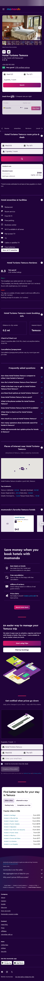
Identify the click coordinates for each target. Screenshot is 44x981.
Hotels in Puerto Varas (11, 832)
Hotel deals (7, 885)
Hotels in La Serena (10, 841)
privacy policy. (37, 773)
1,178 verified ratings (22, 67)
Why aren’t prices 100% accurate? (15, 877)
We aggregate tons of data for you (16, 873)
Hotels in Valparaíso (10, 827)
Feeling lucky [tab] (9, 805)
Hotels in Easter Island (11, 821)
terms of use (27, 773)
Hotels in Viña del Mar (11, 818)
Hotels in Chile (33, 885)
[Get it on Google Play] (6, 963)
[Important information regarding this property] (42, 314)
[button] (3, 9)
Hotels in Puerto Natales (12, 824)
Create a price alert (30, 596)
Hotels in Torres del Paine (12, 838)
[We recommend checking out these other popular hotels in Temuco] (42, 509)
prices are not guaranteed (10, 864)
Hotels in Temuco (21, 887)
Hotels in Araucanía (8, 887)
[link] (22, 607)
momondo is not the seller (13, 870)
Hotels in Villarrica (9, 835)
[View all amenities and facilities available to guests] (42, 200)
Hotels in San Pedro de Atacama (14, 830)
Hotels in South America (20, 885)
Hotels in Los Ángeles (11, 844)
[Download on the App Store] (18, 963)
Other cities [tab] (9, 800)
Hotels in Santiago (10, 815)
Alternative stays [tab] (22, 800)
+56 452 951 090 (8, 64)
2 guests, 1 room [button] (10, 80)
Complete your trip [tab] (23, 805)
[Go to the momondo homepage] (13, 9)
